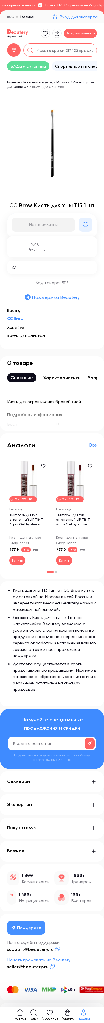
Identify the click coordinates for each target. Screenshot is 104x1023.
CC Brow (15, 318)
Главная (13, 82)
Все (93, 445)
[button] (56, 572)
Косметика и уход (38, 82)
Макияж (63, 82)
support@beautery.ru (30, 949)
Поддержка (29, 927)
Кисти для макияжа (48, 87)
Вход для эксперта (79, 16)
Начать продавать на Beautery (38, 959)
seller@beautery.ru (28, 966)
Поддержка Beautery (56, 297)
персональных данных (52, 759)
